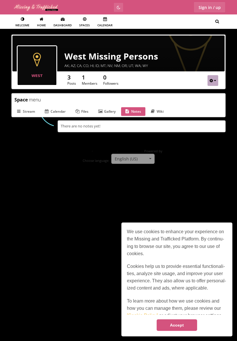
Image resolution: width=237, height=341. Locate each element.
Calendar (104, 25)
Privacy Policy (105, 151)
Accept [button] (177, 325)
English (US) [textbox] (126, 159)
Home (41, 25)
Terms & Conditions (75, 151)
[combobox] (133, 159)
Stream (29, 111)
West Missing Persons (111, 56)
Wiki (160, 111)
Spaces (84, 25)
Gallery (110, 111)
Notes (136, 111)
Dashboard (62, 25)
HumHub (170, 151)
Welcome (22, 25)
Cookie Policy (130, 151)
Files (84, 111)
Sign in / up (210, 7)
